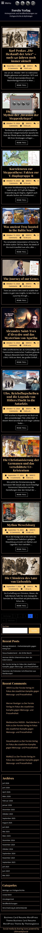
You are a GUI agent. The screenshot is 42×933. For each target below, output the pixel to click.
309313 (9, 688)
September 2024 (8, 853)
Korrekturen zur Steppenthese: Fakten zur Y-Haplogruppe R (21, 172)
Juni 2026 (6, 787)
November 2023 (8, 858)
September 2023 (8, 862)
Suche (34, 630)
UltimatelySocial (21, 931)
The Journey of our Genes (21, 279)
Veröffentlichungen (9, 903)
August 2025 (7, 823)
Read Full (22, 85)
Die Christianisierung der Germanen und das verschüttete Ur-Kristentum (21, 465)
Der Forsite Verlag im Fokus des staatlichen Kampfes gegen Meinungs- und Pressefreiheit (22, 691)
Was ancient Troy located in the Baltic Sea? (21, 228)
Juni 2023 (6, 871)
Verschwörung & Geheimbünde (14, 908)
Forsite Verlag (21, 10)
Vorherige (7, 616)
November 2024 (8, 845)
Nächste (11, 620)
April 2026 (6, 792)
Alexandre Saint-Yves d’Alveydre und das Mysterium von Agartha (21, 334)
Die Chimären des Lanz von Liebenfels (21, 579)
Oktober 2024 (7, 849)
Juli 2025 (5, 827)
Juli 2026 (5, 783)
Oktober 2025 (7, 814)
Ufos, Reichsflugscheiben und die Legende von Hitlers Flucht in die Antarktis (21, 398)
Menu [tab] (8, 3)
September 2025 (8, 818)
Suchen (5, 626)
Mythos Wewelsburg (21, 525)
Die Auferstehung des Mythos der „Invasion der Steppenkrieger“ (21, 114)
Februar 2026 (7, 801)
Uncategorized (8, 899)
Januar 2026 (7, 805)
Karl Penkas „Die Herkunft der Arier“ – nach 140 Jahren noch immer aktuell (21, 56)
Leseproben (7, 895)
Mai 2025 (6, 831)
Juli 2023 (5, 867)
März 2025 (6, 836)
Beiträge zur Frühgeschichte (13, 890)
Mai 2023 (6, 875)
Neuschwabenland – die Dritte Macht (17, 653)
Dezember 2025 (8, 809)
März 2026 (6, 796)
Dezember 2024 (8, 840)
